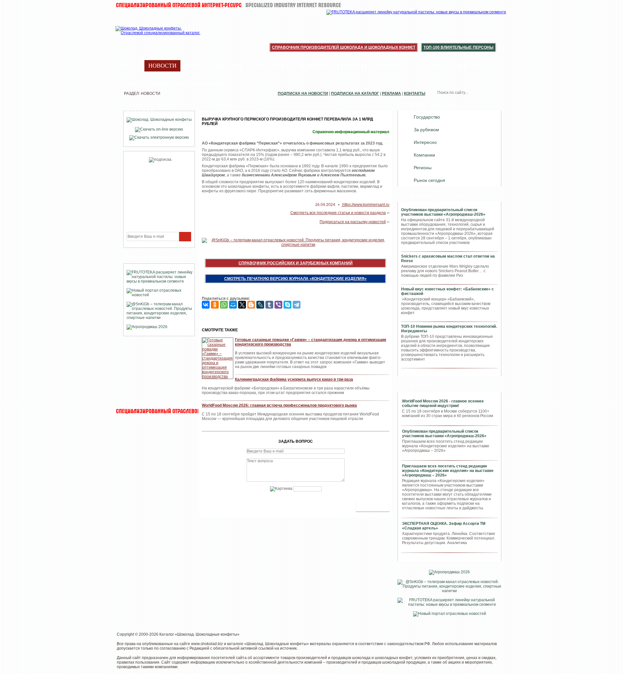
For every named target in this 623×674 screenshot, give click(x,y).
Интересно (425, 142)
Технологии (472, 65)
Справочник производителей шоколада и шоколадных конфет (343, 47)
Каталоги (429, 65)
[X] (242, 305)
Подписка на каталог (355, 93)
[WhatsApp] (224, 305)
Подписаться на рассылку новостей (353, 222)
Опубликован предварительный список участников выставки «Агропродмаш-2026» (443, 212)
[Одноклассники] (215, 305)
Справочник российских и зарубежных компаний (295, 263)
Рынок (131, 84)
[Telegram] (296, 305)
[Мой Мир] (233, 305)
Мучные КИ (167, 84)
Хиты (193, 65)
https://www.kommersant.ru (365, 204)
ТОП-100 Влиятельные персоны (458, 47)
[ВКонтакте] (206, 305)
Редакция (208, 84)
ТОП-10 (130, 65)
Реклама (391, 93)
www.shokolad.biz (207, 644)
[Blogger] (251, 305)
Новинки (312, 65)
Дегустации (270, 65)
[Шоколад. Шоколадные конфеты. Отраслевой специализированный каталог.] (158, 35)
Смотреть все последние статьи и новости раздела (338, 212)
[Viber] (278, 305)
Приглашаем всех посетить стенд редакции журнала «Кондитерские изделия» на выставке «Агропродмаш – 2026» (448, 470)
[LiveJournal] (260, 305)
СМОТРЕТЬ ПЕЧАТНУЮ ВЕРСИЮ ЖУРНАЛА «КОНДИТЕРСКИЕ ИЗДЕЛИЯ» (295, 278)
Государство (427, 117)
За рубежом (426, 129)
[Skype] (287, 305)
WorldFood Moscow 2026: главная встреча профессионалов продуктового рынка (279, 405)
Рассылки (390, 65)
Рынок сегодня (429, 180)
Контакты (414, 93)
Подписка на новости (303, 93)
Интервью (351, 65)
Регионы (423, 167)
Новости (162, 65)
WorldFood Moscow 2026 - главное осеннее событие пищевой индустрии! (443, 403)
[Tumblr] (269, 305)
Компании (226, 65)
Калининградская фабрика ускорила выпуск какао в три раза (294, 379)
